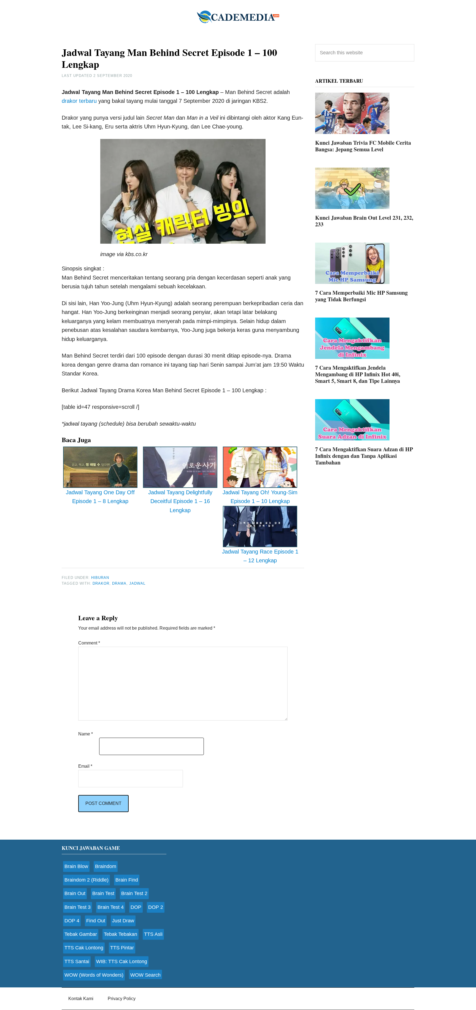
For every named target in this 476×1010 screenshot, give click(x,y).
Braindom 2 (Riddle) (86, 880)
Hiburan (100, 578)
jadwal (137, 583)
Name (85, 734)
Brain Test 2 (134, 893)
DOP (136, 907)
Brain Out (74, 893)
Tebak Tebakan (120, 934)
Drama (119, 583)
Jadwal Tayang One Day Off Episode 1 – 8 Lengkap (100, 496)
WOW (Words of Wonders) (93, 975)
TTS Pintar (122, 947)
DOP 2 (155, 907)
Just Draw (123, 920)
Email (85, 766)
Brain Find (126, 880)
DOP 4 (71, 920)
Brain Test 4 (111, 907)
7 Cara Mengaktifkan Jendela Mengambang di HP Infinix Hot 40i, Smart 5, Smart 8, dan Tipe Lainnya (357, 374)
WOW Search (145, 975)
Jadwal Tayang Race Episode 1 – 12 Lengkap (260, 556)
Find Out (95, 920)
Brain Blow (76, 866)
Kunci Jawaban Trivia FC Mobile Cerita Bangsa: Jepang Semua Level (363, 146)
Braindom (105, 866)
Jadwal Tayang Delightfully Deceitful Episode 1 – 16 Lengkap (180, 501)
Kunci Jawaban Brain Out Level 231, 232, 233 (364, 221)
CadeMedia (238, 17)
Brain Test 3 (77, 907)
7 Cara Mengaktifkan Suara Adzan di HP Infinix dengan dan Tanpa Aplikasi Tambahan (364, 455)
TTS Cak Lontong (83, 947)
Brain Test (103, 893)
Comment (89, 643)
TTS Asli (153, 934)
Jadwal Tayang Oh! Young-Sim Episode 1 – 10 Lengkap (260, 496)
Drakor (101, 583)
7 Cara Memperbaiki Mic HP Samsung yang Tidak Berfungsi (361, 296)
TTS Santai (76, 961)
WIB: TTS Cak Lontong (121, 961)
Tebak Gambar (80, 934)
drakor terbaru (79, 101)
